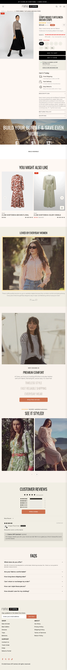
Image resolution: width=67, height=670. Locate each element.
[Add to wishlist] (64, 25)
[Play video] (17, 444)
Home (3, 11)
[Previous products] (5, 198)
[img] (8, 523)
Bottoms (4, 635)
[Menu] (3, 6)
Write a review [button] (33, 511)
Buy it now (52, 57)
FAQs (3, 648)
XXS (41, 43)
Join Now (31, 616)
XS (47, 43)
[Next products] (62, 198)
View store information (50, 67)
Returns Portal (6, 651)
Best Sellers (5, 627)
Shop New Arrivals (33, 399)
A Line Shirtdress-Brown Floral (15, 215)
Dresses (4, 629)
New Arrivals (6, 624)
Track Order (6, 645)
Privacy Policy (38, 627)
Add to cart (52, 53)
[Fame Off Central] (10, 609)
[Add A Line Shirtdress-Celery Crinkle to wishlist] (64, 213)
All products (10, 11)
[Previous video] (32, 474)
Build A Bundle (33, 151)
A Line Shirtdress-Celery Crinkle (47, 215)
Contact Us (5, 642)
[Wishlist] (60, 6)
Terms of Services (40, 632)
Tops (3, 632)
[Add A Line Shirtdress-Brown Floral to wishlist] (32, 213)
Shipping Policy (39, 629)
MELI (40, 15)
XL (41, 48)
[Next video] (37, 474)
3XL (52, 48)
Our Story (37, 624)
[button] (56, 6)
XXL (46, 48)
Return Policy (38, 635)
